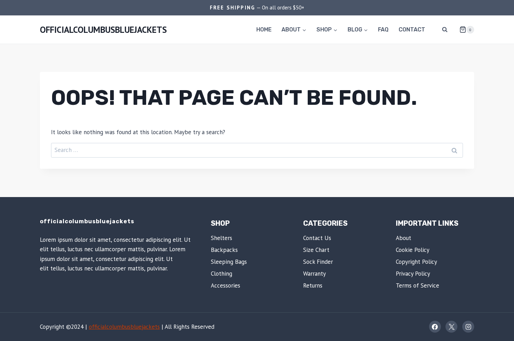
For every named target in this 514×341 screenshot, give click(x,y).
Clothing (221, 273)
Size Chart (316, 250)
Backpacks (224, 250)
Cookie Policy (412, 250)
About (403, 238)
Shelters (221, 238)
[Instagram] (468, 327)
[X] (451, 327)
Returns (312, 285)
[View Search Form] (444, 29)
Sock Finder (318, 262)
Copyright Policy (416, 262)
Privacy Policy (413, 273)
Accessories (225, 285)
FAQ (383, 29)
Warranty (314, 273)
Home (264, 29)
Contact (412, 29)
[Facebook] (435, 327)
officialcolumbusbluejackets (124, 327)
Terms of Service (417, 285)
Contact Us (317, 238)
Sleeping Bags (229, 262)
